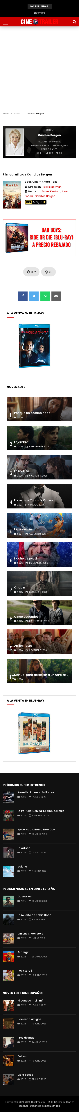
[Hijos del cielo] (39, 525)
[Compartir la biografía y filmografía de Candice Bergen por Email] (56, 296)
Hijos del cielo (24, 529)
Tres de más (25, 1037)
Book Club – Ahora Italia (41, 182)
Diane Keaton (50, 191)
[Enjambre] (39, 438)
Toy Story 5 (25, 970)
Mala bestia (25, 1075)
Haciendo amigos (29, 1019)
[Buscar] (74, 21)
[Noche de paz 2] (39, 554)
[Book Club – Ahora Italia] (12, 195)
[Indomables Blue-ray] (34, 755)
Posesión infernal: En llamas (36, 792)
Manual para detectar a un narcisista (42, 675)
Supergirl (23, 952)
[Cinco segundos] (39, 612)
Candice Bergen (45, 196)
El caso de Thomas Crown (33, 500)
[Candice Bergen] (15, 142)
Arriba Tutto (23, 646)
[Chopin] (39, 583)
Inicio (6, 113)
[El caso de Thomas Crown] (39, 496)
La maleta (39, 12)
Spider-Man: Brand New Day (36, 829)
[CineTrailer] (39, 22)
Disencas (54, 1105)
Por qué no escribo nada (32, 413)
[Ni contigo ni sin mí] (8, 1005)
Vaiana (22, 866)
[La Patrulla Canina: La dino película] (8, 815)
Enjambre (21, 442)
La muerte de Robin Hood (34, 915)
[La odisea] (8, 852)
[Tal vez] (8, 1060)
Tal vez (22, 1056)
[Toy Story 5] (8, 975)
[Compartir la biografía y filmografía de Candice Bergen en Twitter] (34, 296)
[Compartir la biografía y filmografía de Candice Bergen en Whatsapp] (45, 296)
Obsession (24, 896)
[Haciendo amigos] (8, 1023)
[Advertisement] (39, 67)
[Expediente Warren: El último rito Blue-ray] (34, 368)
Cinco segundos (26, 617)
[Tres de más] (8, 1042)
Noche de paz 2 (25, 558)
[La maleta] (39, 467)
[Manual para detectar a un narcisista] (39, 671)
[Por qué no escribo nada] (39, 409)
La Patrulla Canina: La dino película (40, 811)
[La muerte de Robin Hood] (8, 919)
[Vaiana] (8, 871)
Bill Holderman (53, 187)
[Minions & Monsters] (8, 938)
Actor (17, 113)
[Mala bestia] (8, 1079)
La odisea (23, 848)
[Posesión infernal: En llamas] (8, 797)
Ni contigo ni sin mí (30, 1000)
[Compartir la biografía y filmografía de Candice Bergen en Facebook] (23, 296)
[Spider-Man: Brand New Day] (8, 834)
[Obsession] (8, 901)
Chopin (19, 587)
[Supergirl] (8, 956)
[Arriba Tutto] (39, 641)
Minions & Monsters (30, 933)
